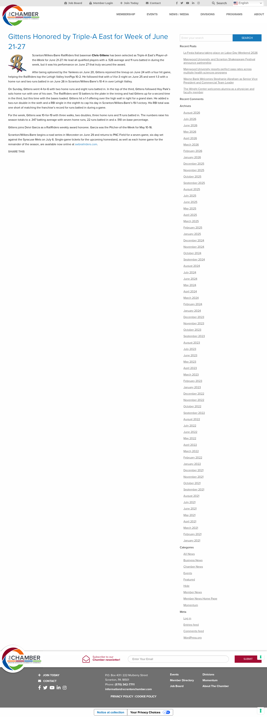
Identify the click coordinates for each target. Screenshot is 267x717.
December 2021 (193, 470)
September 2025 (194, 183)
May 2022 (189, 438)
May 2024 (189, 285)
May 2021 (189, 515)
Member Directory (182, 680)
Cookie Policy (145, 696)
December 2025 (193, 164)
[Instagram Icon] (198, 3)
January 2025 (192, 234)
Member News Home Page (200, 598)
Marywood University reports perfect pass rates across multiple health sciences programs (217, 70)
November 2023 (193, 323)
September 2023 (194, 336)
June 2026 (190, 125)
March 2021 (190, 528)
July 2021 (189, 502)
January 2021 (191, 540)
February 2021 (192, 534)
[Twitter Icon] (182, 3)
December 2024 (193, 240)
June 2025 (190, 202)
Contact (155, 3)
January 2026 (192, 157)
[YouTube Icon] (187, 3)
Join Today (131, 3)
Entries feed (191, 625)
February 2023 (192, 381)
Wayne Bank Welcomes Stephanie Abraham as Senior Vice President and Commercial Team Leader (220, 80)
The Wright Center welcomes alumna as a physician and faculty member (218, 90)
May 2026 (189, 132)
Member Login (102, 3)
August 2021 (191, 496)
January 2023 (192, 387)
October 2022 (192, 406)
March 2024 (191, 298)
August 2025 (191, 189)
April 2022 (190, 445)
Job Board (75, 3)
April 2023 (190, 368)
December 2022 (193, 394)
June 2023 (190, 355)
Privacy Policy (122, 696)
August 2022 (191, 419)
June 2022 (190, 432)
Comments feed (193, 631)
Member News (192, 592)
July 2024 (189, 272)
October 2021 (192, 483)
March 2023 (191, 374)
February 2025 (192, 227)
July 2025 (189, 195)
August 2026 (191, 113)
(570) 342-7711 (125, 684)
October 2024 (192, 253)
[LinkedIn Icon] (193, 3)
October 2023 (192, 330)
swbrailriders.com (86, 144)
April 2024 (190, 291)
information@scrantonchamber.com (128, 689)
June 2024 (190, 279)
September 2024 (194, 259)
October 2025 (192, 176)
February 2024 (192, 304)
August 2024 (191, 266)
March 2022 (191, 451)
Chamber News (193, 567)
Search (221, 3)
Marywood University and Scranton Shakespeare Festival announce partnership (219, 61)
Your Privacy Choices (145, 712)
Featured (189, 579)
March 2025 (191, 221)
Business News (193, 560)
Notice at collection (110, 712)
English (243, 3)
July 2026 (189, 119)
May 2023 (189, 362)
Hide (186, 586)
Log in (187, 618)
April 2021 (189, 521)
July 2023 (189, 349)
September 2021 (193, 489)
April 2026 (190, 138)
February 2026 (192, 151)
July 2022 (189, 425)
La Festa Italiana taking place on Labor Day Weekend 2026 (220, 53)
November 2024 (193, 247)
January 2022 (192, 464)
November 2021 (193, 477)
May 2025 (189, 208)
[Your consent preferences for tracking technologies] (260, 710)
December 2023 (193, 317)
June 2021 (190, 508)
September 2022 (194, 413)
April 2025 (190, 215)
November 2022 (193, 400)
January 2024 (192, 311)
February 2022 (192, 457)
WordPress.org (192, 637)
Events (187, 573)
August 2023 (191, 343)
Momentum (190, 605)
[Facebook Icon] (177, 3)
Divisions (208, 674)
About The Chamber (216, 686)
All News (189, 554)
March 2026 (191, 144)
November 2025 (193, 170)
